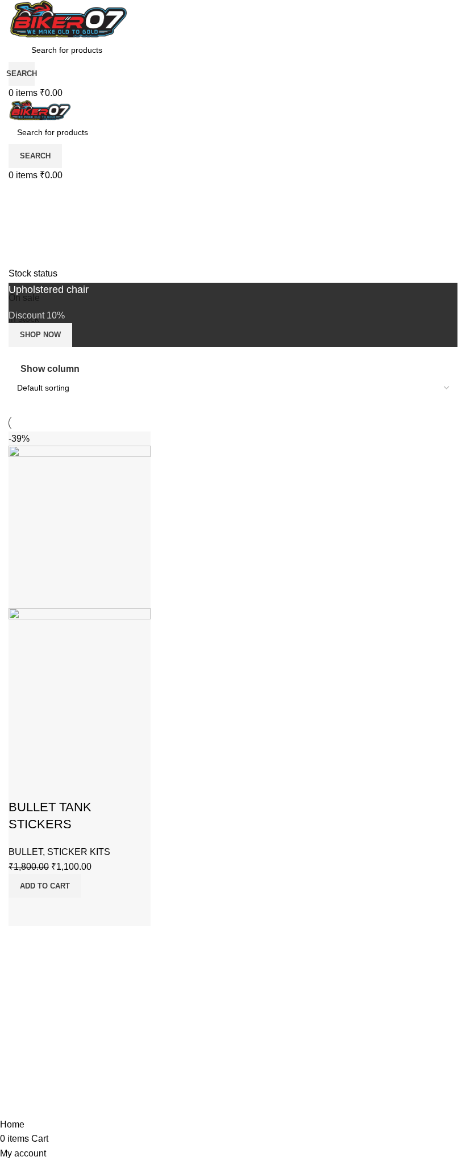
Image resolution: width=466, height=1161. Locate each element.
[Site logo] (68, 18)
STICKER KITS (78, 852)
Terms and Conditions (74, 1081)
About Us (36, 1024)
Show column (50, 369)
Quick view (53, 912)
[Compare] (23, 912)
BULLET (26, 852)
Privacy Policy (51, 1053)
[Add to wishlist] (23, 784)
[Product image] (80, 688)
